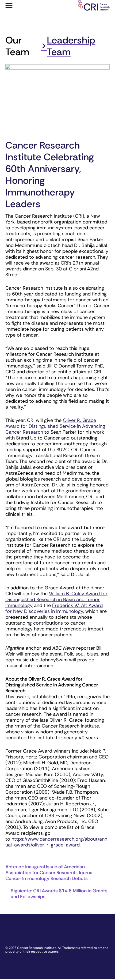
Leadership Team (71, 46)
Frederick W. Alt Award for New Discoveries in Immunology (54, 608)
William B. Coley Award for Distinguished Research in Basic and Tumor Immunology (56, 599)
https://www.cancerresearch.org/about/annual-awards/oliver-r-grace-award (56, 842)
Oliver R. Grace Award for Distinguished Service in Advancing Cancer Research (55, 426)
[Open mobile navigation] (9, 6)
